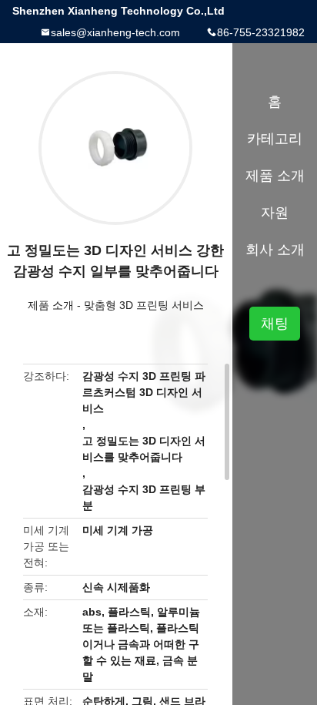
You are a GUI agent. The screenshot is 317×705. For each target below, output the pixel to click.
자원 (275, 212)
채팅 (275, 323)
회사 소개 (275, 249)
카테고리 (274, 138)
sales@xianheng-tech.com (115, 32)
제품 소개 (51, 305)
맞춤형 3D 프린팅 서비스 (144, 305)
